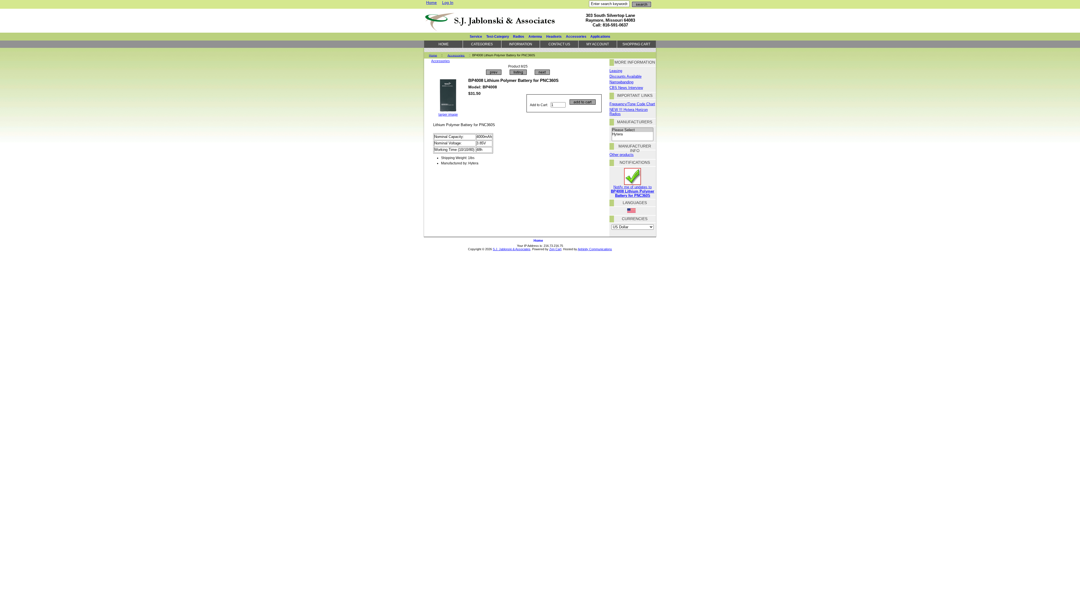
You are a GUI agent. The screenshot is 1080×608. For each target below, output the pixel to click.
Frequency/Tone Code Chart (632, 104)
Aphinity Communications (595, 249)
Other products (621, 155)
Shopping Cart (636, 44)
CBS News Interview (626, 88)
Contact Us (559, 44)
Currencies (634, 218)
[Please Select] (632, 130)
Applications (600, 36)
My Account (597, 44)
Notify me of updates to (632, 191)
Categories (482, 44)
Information (520, 44)
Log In (447, 2)
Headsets (554, 36)
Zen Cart (555, 249)
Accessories (456, 55)
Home (431, 2)
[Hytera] (632, 134)
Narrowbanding (621, 82)
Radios (518, 36)
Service (476, 36)
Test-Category (497, 36)
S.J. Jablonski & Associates (511, 249)
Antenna (535, 36)
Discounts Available (625, 76)
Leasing (615, 71)
